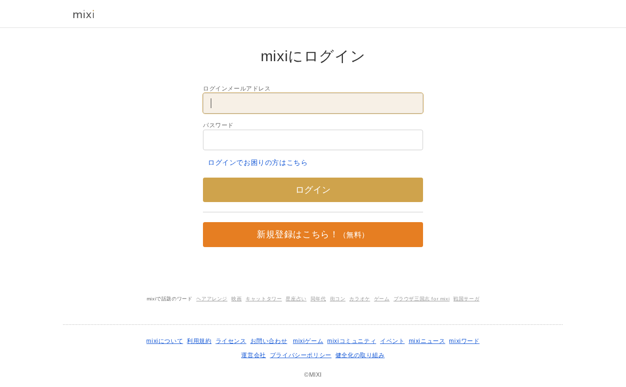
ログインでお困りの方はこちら (258, 162)
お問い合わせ (269, 341)
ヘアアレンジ (211, 298)
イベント (392, 341)
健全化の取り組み (360, 355)
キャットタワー (264, 298)
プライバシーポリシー (301, 355)
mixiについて (164, 341)
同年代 (318, 298)
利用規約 (199, 341)
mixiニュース (427, 341)
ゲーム (382, 298)
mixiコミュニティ (351, 341)
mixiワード (464, 341)
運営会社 (253, 355)
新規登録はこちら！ (313, 234)
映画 (236, 298)
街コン (338, 298)
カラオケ (359, 298)
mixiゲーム (308, 341)
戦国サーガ (466, 298)
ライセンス (231, 341)
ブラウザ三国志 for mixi (422, 298)
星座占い (296, 298)
